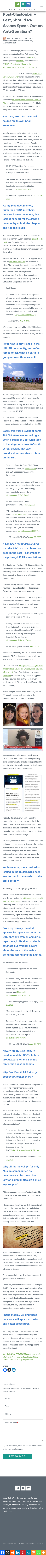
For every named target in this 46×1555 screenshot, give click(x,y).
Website (8, 1414)
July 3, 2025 (25, 321)
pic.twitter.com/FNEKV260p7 (18, 995)
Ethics (14, 41)
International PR (25, 41)
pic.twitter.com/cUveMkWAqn (18, 640)
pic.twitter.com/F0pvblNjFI (16, 1038)
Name (8, 1398)
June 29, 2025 (29, 505)
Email (8, 1406)
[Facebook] (5, 1370)
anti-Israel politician (17, 262)
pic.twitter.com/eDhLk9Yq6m (29, 531)
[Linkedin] (14, 1370)
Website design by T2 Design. (31, 1544)
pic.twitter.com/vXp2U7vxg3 (17, 495)
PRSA (31, 57)
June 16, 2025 (35, 1044)
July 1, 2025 (34, 646)
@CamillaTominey (19, 514)
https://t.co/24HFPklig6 (30, 1150)
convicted (7, 675)
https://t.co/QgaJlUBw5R (23, 189)
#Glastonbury (30, 468)
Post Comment (17, 1456)
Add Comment (11, 1423)
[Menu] (41, 5)
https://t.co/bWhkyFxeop (25, 315)
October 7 (20, 61)
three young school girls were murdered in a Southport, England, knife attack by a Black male (23, 668)
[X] (9, 1370)
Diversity (7, 41)
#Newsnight (21, 992)
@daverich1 (16, 1150)
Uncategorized (9, 43)
